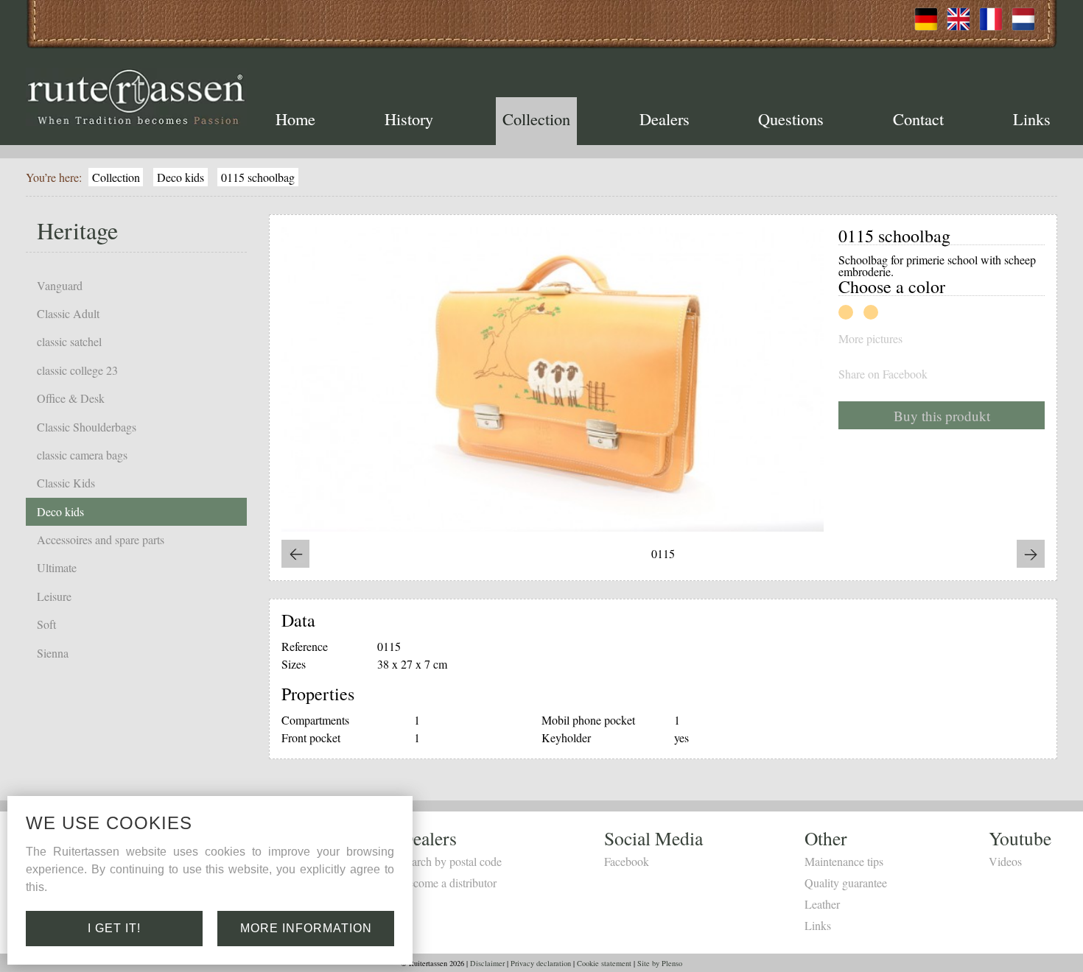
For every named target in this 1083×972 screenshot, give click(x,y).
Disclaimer (487, 963)
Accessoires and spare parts (100, 539)
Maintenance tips (844, 861)
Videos (1005, 861)
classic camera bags (82, 454)
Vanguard (60, 285)
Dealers (664, 119)
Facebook (626, 861)
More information (306, 928)
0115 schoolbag (258, 177)
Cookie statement (604, 963)
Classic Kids (66, 482)
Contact (918, 119)
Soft (46, 624)
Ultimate (57, 567)
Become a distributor (448, 882)
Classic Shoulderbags (86, 426)
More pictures (870, 339)
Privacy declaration (541, 963)
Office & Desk (71, 398)
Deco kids (180, 177)
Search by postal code (451, 861)
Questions (791, 119)
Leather (822, 904)
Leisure (54, 596)
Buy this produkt (942, 415)
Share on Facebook (883, 374)
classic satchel (69, 341)
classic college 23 (77, 370)
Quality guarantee (846, 882)
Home (295, 119)
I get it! (114, 928)
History (409, 119)
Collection (536, 119)
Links (1032, 119)
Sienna (53, 653)
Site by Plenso (659, 963)
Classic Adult (68, 313)
